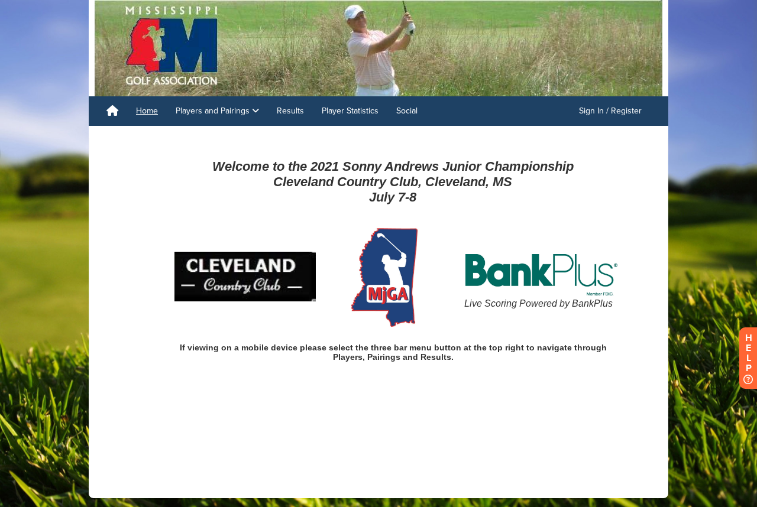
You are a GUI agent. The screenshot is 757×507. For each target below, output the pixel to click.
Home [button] (147, 111)
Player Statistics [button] (350, 111)
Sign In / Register (610, 111)
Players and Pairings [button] (214, 111)
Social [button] (407, 111)
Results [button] (290, 111)
